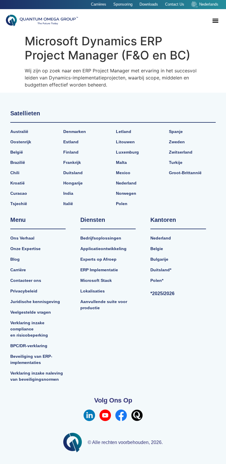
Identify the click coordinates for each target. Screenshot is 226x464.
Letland (123, 131)
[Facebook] (121, 415)
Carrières (98, 4)
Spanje (176, 131)
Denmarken (74, 131)
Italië (68, 203)
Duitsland (73, 172)
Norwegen (126, 193)
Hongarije (73, 183)
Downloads (148, 4)
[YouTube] (105, 415)
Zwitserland (180, 152)
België (16, 152)
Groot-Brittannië (185, 172)
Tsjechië (18, 203)
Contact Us (174, 4)
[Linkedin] (89, 415)
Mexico (123, 172)
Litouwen (125, 141)
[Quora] (137, 415)
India (68, 193)
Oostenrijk (20, 141)
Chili (14, 172)
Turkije (175, 162)
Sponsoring (122, 4)
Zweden (177, 141)
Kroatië (17, 183)
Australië (19, 131)
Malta (121, 162)
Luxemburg (127, 152)
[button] (215, 20)
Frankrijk (72, 162)
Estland (71, 141)
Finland (71, 152)
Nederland (126, 183)
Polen (121, 203)
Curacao (18, 193)
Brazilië (17, 162)
